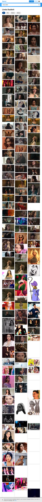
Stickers (12, 12)
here (15, 500)
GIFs (8, 12)
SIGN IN (36, 1)
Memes (18, 12)
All (3, 12)
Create (32, 1)
